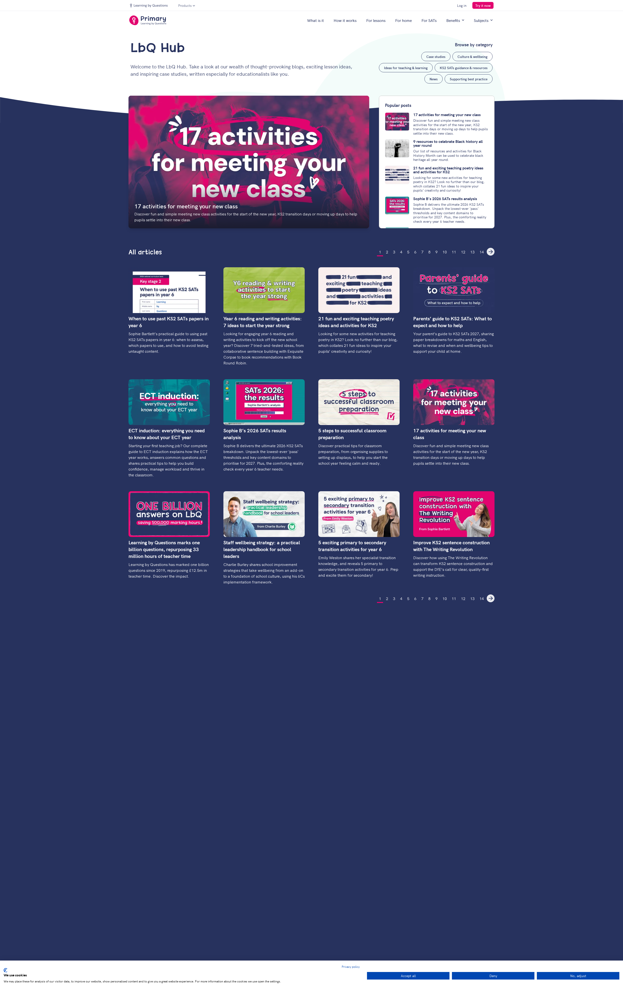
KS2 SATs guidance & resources (463, 67)
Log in (462, 5)
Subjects (481, 20)
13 (472, 251)
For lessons (375, 20)
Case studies (435, 56)
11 (454, 251)
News (434, 78)
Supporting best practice (468, 78)
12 (463, 251)
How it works (345, 20)
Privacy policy (351, 966)
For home (403, 20)
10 (444, 251)
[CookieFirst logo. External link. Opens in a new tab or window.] (5, 970)
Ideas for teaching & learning (406, 67)
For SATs (429, 20)
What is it (315, 20)
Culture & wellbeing (472, 56)
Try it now (483, 5)
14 (481, 251)
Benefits (453, 20)
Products (185, 5)
